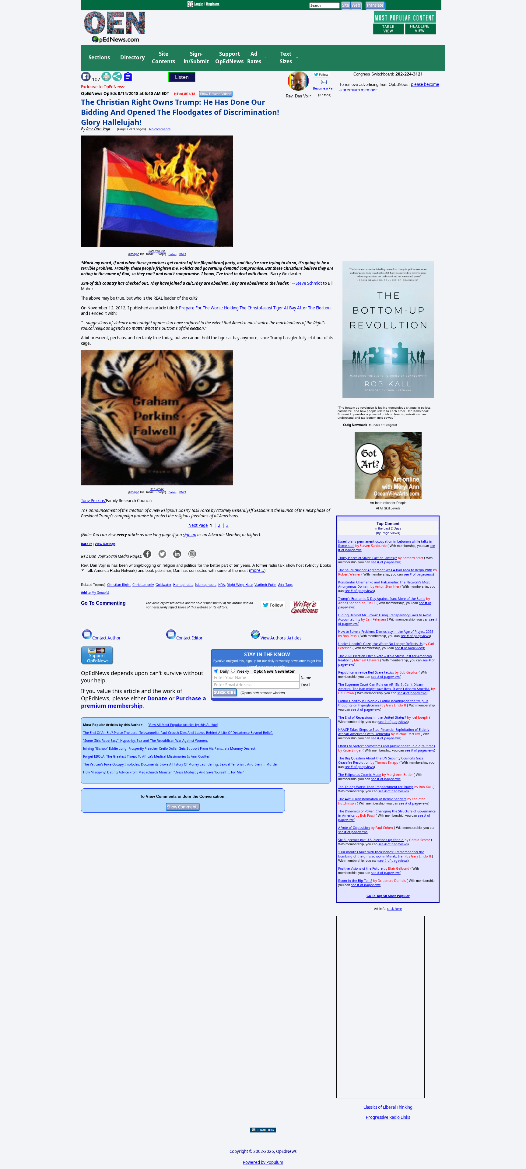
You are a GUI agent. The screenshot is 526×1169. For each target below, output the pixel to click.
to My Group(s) (95, 592)
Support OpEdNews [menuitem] (227, 57)
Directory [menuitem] (132, 57)
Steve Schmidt (309, 283)
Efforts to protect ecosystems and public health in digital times (386, 746)
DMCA (182, 254)
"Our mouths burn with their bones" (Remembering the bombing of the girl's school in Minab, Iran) (381, 854)
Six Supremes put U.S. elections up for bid (371, 840)
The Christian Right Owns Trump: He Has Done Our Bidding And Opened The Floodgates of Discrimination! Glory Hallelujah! (180, 112)
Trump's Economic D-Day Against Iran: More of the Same (381, 599)
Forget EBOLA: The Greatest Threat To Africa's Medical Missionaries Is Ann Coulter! (146, 756)
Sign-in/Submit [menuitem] (195, 57)
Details (173, 254)
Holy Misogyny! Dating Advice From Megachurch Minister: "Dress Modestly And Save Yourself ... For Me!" (163, 772)
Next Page (198, 525)
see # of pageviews (385, 562)
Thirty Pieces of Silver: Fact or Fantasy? (367, 558)
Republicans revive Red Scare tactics (366, 672)
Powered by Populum (263, 1162)
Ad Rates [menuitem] (254, 57)
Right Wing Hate (240, 585)
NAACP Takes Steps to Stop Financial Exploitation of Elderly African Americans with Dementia (383, 731)
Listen (182, 77)
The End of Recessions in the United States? (372, 717)
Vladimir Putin (265, 585)
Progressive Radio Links (388, 1117)
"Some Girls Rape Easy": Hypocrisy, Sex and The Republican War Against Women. (145, 740)
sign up (189, 534)
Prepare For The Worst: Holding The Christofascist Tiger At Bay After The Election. (255, 308)
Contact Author (106, 638)
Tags (285, 585)
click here (394, 909)
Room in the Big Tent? (355, 881)
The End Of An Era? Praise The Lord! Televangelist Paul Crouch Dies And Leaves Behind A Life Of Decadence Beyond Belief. (178, 733)
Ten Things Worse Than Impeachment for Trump (375, 787)
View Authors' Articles (281, 638)
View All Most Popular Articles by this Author (183, 725)
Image (134, 254)
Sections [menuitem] (99, 57)
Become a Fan (324, 88)
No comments (159, 129)
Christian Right (119, 585)
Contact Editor (189, 638)
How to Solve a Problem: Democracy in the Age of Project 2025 (385, 631)
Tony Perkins (93, 500)
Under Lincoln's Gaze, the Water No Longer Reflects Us (380, 644)
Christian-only (143, 585)
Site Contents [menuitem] (163, 57)
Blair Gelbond (398, 868)
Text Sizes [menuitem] (286, 57)
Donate (157, 698)
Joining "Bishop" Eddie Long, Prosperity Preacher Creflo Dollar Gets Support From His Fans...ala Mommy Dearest (169, 748)
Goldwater (163, 585)
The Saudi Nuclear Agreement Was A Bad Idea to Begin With (385, 570)
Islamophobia (205, 585)
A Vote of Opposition (354, 828)
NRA (221, 585)
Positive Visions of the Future (360, 868)
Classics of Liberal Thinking (387, 1107)
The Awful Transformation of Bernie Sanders (372, 799)
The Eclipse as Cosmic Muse (359, 775)
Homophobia (183, 585)
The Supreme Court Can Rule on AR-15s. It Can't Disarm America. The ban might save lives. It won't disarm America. (384, 686)
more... (257, 570)
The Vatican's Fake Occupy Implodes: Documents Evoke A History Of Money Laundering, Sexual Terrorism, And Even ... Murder (180, 764)
